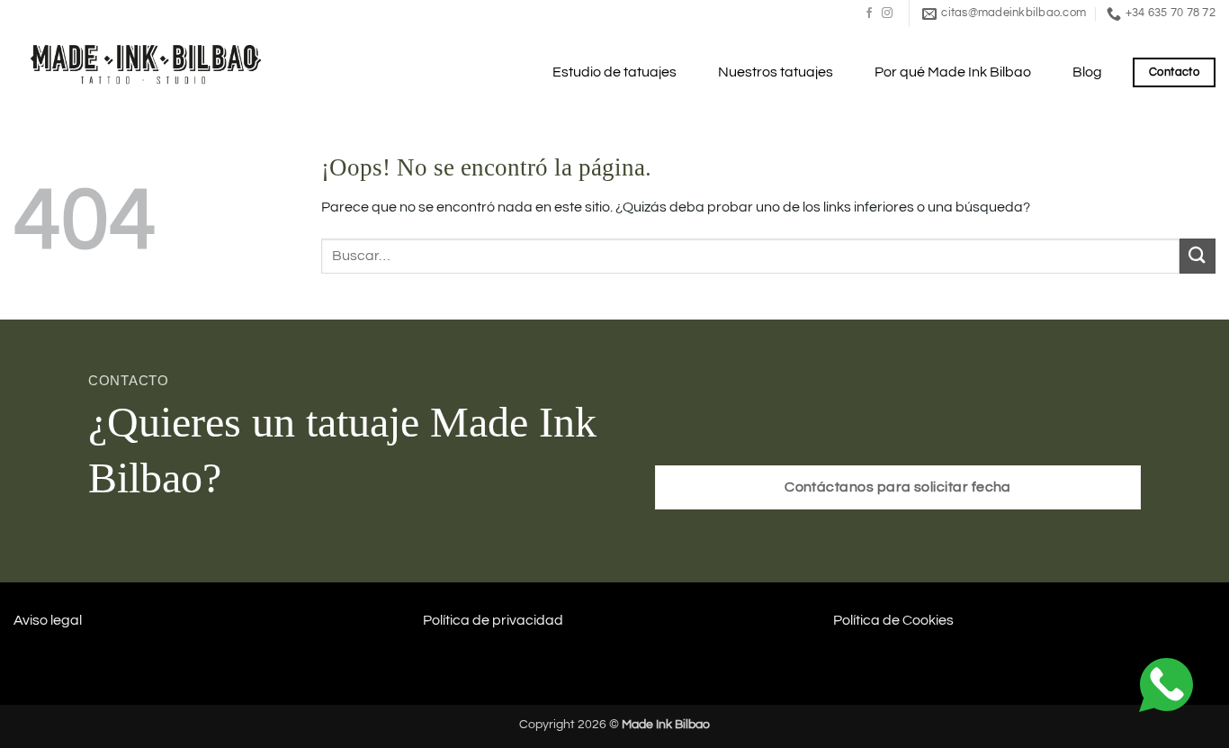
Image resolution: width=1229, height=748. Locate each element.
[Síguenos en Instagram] (887, 13)
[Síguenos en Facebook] (869, 13)
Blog (1087, 72)
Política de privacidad (493, 620)
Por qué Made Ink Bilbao (953, 72)
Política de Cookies (893, 620)
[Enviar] (1198, 256)
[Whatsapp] (1166, 684)
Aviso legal (47, 620)
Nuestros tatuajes (775, 72)
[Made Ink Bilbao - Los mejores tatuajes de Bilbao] (148, 63)
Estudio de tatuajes (614, 72)
